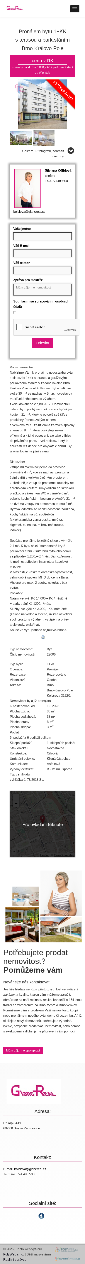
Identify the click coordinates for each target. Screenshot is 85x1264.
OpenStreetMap (64, 855)
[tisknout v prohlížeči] (43, 637)
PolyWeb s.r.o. (13, 1254)
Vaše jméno (22, 228)
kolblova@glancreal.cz (29, 211)
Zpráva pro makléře (28, 280)
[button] (42, 819)
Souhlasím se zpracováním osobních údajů (41, 303)
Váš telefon (21, 263)
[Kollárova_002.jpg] (21, 137)
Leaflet (44, 855)
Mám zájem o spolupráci (23, 1050)
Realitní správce (14, 1259)
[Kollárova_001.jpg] (42, 103)
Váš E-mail (21, 246)
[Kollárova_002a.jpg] (44, 137)
